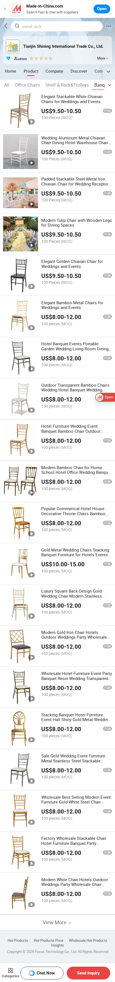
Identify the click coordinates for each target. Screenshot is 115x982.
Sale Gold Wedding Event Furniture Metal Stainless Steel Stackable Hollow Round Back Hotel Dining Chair (73, 763)
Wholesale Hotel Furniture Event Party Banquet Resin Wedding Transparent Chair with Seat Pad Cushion (76, 678)
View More (55, 922)
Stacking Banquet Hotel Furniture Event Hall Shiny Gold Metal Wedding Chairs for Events (75, 719)
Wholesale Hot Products (88, 940)
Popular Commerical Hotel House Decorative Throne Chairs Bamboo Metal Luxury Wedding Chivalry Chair (75, 513)
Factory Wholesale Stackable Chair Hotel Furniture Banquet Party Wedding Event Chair (73, 843)
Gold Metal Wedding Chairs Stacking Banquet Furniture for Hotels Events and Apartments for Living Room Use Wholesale (75, 557)
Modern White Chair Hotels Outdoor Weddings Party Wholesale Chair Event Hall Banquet (74, 884)
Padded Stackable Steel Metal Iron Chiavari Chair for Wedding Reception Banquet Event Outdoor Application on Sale (76, 186)
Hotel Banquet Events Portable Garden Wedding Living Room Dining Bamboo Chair (75, 348)
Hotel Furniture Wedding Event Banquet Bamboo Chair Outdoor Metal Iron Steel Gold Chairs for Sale (75, 431)
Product (31, 71)
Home (10, 71)
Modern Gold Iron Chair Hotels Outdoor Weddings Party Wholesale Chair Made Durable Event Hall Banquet (74, 639)
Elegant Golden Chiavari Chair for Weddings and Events (72, 263)
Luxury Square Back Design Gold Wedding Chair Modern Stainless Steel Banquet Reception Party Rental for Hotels (76, 598)
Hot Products (18, 940)
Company (54, 71)
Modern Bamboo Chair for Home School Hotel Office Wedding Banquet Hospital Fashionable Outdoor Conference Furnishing (76, 475)
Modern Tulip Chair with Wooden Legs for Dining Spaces (76, 222)
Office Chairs (27, 85)
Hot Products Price (48, 940)
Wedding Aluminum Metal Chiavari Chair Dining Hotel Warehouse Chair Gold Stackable (74, 143)
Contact (102, 71)
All (6, 85)
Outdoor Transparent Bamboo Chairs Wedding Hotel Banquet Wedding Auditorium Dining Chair (75, 390)
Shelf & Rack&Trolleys (67, 85)
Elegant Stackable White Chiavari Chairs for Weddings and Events (72, 99)
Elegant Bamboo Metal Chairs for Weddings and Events (72, 305)
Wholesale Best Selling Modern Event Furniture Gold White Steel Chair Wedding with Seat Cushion (76, 802)
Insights (57, 945)
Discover (79, 71)
